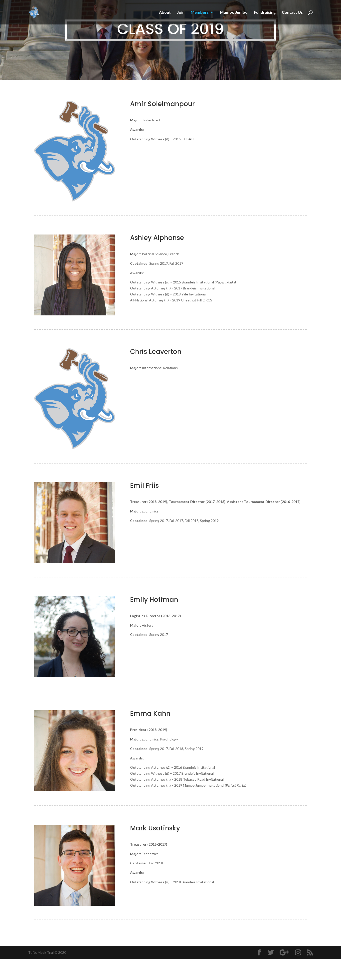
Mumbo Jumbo (234, 12)
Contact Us (292, 12)
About (165, 12)
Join (180, 12)
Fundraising (265, 12)
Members (200, 12)
